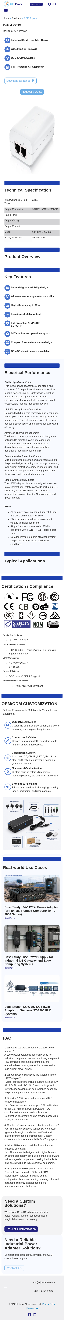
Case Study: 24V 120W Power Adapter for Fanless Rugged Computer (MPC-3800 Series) (31, 911)
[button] (6, 10)
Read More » (9, 918)
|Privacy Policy (48, 1304)
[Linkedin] (34, 1314)
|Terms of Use (32, 1308)
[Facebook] (29, 1314)
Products (16, 18)
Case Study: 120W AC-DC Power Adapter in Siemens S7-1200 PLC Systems (27, 1010)
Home (6, 18)
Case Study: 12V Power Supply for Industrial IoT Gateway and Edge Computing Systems (28, 960)
